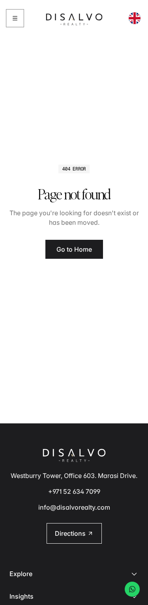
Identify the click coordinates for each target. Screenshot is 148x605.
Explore (20, 574)
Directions (70, 533)
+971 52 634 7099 (74, 491)
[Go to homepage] (74, 18)
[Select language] (134, 18)
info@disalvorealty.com (74, 507)
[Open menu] (15, 18)
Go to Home (74, 249)
